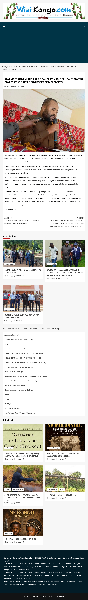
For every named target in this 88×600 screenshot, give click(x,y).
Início (6, 399)
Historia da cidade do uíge (14, 385)
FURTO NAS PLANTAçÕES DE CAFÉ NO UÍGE (62, 495)
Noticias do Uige (18, 489)
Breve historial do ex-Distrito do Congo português (23, 353)
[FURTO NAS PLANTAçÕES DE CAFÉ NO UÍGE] (65, 478)
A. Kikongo (9, 448)
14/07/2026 (19, 459)
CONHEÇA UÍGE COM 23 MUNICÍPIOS (19, 367)
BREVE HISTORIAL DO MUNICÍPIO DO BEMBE (22, 358)
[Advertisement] (44, 46)
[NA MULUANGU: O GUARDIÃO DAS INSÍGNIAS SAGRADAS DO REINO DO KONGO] (65, 437)
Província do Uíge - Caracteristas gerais (19, 413)
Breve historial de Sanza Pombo (16, 349)
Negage (8, 489)
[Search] (83, 26)
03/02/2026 (61, 279)
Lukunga (7, 404)
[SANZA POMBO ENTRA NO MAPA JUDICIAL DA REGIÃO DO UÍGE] (23, 253)
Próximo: (64, 222)
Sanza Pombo (10, 76)
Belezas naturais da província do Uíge (18, 340)
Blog (6, 344)
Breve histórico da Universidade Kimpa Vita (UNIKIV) (25, 362)
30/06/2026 (19, 503)
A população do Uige (12, 335)
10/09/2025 (20, 86)
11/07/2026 (61, 459)
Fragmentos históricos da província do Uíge (21, 381)
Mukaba (62, 489)
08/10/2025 (19, 321)
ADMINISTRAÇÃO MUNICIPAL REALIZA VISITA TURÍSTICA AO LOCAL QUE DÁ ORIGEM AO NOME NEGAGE (22, 497)
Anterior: (22, 221)
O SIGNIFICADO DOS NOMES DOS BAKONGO (20, 539)
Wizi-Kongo (10, 86)
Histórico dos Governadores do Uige (18, 390)
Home (6, 395)
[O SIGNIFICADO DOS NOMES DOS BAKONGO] (23, 522)
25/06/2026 (19, 542)
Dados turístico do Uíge (13, 372)
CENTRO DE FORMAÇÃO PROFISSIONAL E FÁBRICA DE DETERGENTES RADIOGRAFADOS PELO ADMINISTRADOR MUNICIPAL (65, 273)
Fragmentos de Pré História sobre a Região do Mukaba (25, 376)
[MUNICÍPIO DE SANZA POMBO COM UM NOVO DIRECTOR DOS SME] (23, 298)
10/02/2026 (19, 276)
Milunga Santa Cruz (12, 408)
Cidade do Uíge (52, 489)
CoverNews (48, 596)
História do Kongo (53, 448)
